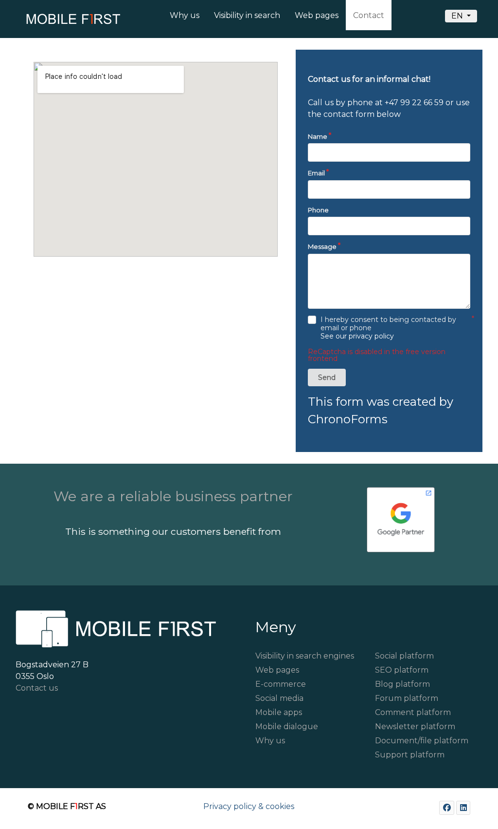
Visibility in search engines (304, 655)
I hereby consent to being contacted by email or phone (388, 328)
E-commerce (280, 684)
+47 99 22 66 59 (414, 102)
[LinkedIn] (463, 808)
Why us (270, 740)
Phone (318, 210)
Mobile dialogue (286, 726)
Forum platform (406, 698)
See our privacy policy (357, 336)
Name (317, 136)
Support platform (410, 754)
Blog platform (402, 684)
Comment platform (413, 712)
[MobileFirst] (62, 21)
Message (322, 246)
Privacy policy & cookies (248, 806)
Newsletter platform (415, 726)
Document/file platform (421, 740)
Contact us (37, 688)
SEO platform (401, 670)
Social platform (404, 655)
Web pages (277, 670)
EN (458, 15)
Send (327, 377)
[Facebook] (446, 808)
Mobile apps (278, 712)
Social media (279, 698)
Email (316, 173)
